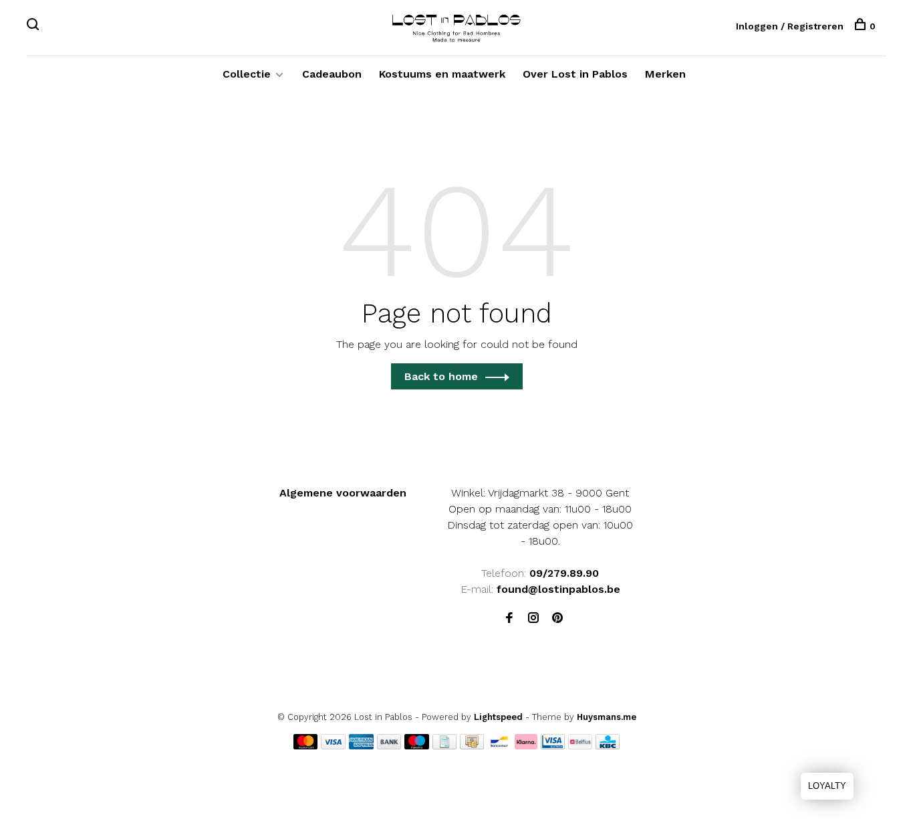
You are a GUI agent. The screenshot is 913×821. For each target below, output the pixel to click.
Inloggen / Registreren (789, 26)
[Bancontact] (499, 745)
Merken (665, 74)
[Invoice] (444, 745)
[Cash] (472, 745)
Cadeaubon (332, 74)
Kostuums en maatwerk (442, 74)
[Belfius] (580, 745)
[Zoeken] (34, 26)
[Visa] (333, 745)
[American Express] (361, 745)
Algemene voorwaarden (342, 492)
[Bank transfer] (389, 745)
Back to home (441, 376)
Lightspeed (498, 717)
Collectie (247, 74)
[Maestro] (416, 745)
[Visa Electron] (553, 745)
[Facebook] (509, 618)
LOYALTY (827, 786)
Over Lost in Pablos (575, 74)
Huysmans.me (606, 717)
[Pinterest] (557, 618)
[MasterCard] (305, 745)
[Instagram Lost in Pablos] (533, 618)
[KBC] (608, 745)
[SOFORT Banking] (526, 745)
